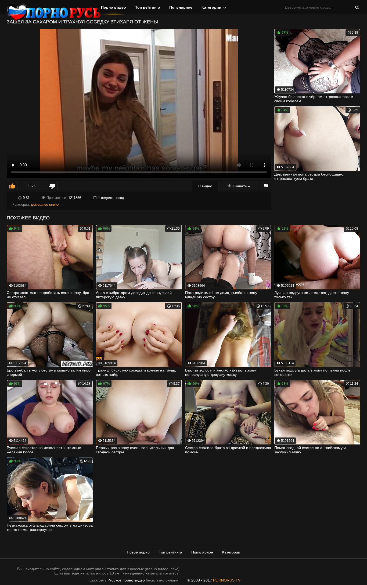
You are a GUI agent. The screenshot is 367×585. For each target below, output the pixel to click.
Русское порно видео (126, 580)
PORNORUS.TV (226, 580)
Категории (211, 7)
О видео (205, 186)
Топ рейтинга (147, 7)
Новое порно (138, 552)
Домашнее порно (45, 204)
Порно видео (113, 7)
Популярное (180, 7)
